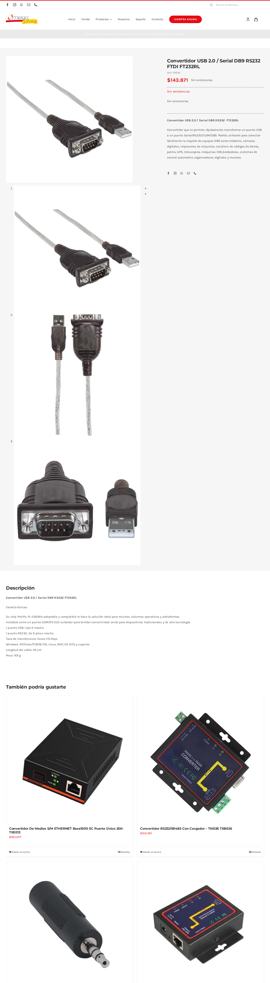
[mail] (28, 4)
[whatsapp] (21, 4)
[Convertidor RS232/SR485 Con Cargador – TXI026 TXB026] (200, 759)
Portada (90, 34)
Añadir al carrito (21, 852)
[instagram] (14, 4)
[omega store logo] (22, 16)
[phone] (35, 4)
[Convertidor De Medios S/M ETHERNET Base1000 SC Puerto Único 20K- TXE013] (69, 759)
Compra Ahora (106, 34)
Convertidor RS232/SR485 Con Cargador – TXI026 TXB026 (186, 828)
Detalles (125, 852)
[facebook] (7, 4)
